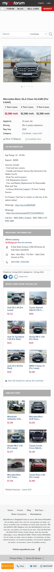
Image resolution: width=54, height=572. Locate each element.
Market (47, 9)
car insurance (21, 542)
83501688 (25, 262)
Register (41, 3)
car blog (47, 537)
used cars (46, 527)
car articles (15, 530)
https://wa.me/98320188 (25, 205)
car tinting (10, 522)
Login (48, 3)
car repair (43, 522)
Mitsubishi (21, 535)
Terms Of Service (33, 558)
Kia (40, 532)
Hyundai (45, 532)
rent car (26, 522)
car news (33, 530)
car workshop (38, 537)
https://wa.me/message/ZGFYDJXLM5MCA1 (25, 213)
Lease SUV (37, 133)
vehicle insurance (9, 540)
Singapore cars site (24, 527)
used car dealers (27, 537)
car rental (9, 537)
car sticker (12, 542)
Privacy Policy (16, 558)
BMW (29, 535)
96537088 (15, 262)
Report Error (23, 276)
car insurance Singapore (42, 540)
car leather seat (13, 524)
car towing (23, 524)
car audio (17, 537)
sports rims (18, 522)
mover (29, 542)
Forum (10, 9)
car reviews (24, 530)
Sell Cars (33, 9)
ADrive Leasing (12, 239)
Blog (20, 9)
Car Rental (26, 133)
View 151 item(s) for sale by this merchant (25, 381)
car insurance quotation (24, 540)
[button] (48, 64)
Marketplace (36, 514)
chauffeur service (39, 542)
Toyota (20, 532)
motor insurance (41, 524)
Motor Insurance (19, 514)
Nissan (31, 532)
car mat (31, 524)
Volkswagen (7, 535)
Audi (36, 532)
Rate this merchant (25, 242)
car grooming (34, 522)
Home (11, 510)
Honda (26, 532)
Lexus (15, 535)
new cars (7, 530)
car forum (30, 519)
